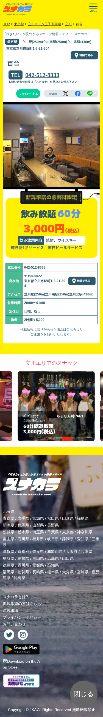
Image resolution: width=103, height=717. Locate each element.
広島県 (53, 558)
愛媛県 (38, 565)
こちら (71, 329)
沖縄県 (19, 578)
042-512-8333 (42, 75)
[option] (51, 406)
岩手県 (23, 518)
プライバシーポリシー (22, 617)
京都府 (23, 551)
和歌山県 (55, 551)
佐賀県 (23, 572)
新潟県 (8, 525)
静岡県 (68, 539)
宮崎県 (82, 572)
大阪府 (71, 551)
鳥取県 (8, 558)
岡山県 (38, 558)
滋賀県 (8, 551)
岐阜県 (53, 539)
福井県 (38, 539)
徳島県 (8, 565)
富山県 (8, 539)
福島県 (82, 518)
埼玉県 (38, 532)
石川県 (23, 539)
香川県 (23, 565)
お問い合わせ (14, 624)
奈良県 (38, 551)
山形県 (68, 518)
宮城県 (38, 518)
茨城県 (8, 532)
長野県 (53, 525)
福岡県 (8, 572)
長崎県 (38, 572)
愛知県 (82, 539)
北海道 (8, 511)
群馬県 (23, 525)
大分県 (68, 572)
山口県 (68, 558)
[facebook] (78, 93)
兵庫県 (86, 551)
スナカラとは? (15, 596)
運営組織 (10, 610)
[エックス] (65, 93)
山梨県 (38, 525)
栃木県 (23, 532)
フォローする (28, 93)
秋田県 (53, 518)
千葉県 (53, 532)
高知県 (53, 565)
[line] (90, 93)
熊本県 (53, 572)
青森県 (8, 518)
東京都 (68, 532)
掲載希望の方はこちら (22, 603)
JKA (33, 709)
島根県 (23, 558)
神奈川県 (84, 532)
